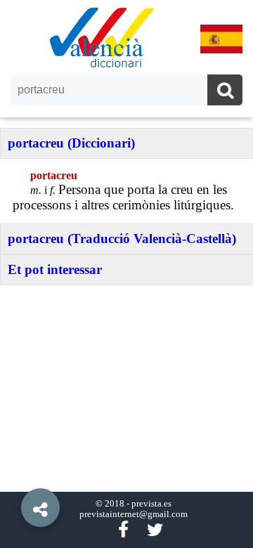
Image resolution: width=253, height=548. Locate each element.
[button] (14, 476)
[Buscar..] (224, 91)
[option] (126, 274)
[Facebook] (123, 530)
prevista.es (151, 504)
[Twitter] (154, 530)
